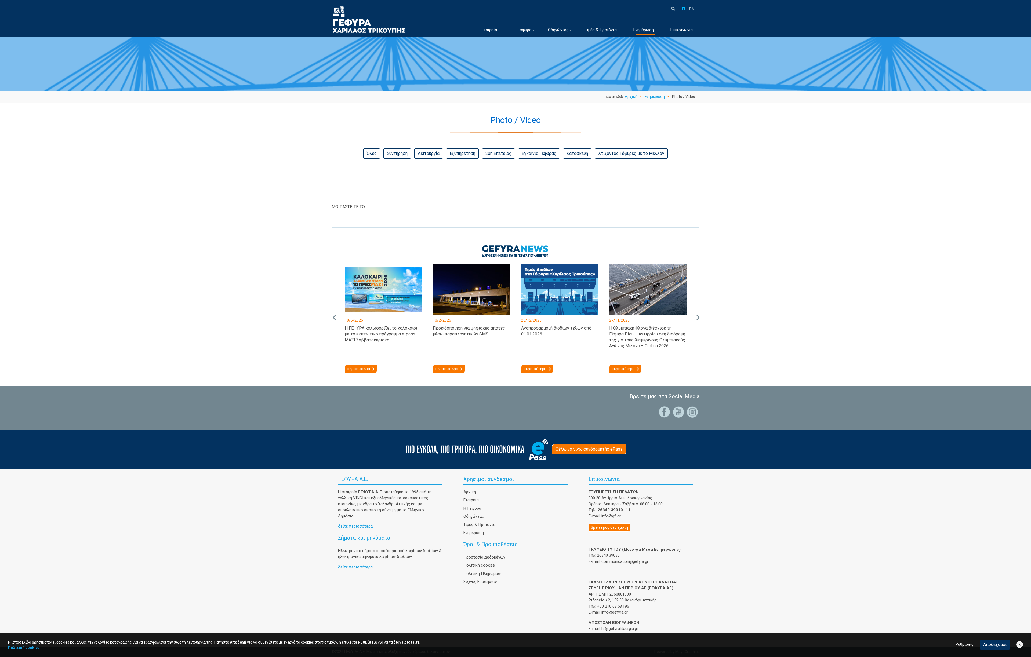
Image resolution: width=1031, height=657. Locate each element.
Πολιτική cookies (479, 565)
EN (692, 8)
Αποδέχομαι (995, 644)
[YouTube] (678, 411)
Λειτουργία (429, 153)
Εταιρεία (471, 500)
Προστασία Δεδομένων (484, 557)
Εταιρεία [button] (489, 29)
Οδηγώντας (473, 516)
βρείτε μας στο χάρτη (609, 527)
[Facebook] (664, 411)
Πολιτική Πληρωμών (482, 573)
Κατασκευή (577, 153)
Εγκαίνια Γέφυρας (539, 153)
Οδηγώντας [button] (558, 29)
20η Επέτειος (498, 153)
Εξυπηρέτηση (462, 153)
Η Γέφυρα (472, 508)
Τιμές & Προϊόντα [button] (601, 29)
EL (684, 8)
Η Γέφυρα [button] (522, 29)
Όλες (372, 153)
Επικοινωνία (681, 29)
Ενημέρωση (655, 96)
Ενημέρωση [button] (643, 29)
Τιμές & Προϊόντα (479, 524)
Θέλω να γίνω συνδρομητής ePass (589, 449)
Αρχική (631, 96)
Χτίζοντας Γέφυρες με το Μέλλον (631, 153)
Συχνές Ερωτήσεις (480, 581)
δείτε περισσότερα (355, 526)
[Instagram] (692, 411)
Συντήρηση (397, 153)
